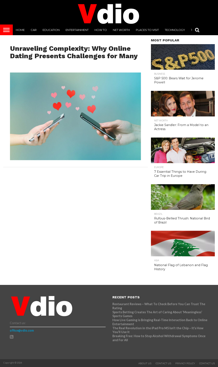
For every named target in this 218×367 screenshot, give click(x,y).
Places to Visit (147, 30)
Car (34, 30)
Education (51, 30)
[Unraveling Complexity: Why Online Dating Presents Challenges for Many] (75, 159)
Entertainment (77, 30)
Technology (175, 30)
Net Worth (121, 30)
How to (101, 30)
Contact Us (163, 363)
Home (20, 30)
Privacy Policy (185, 363)
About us (144, 363)
